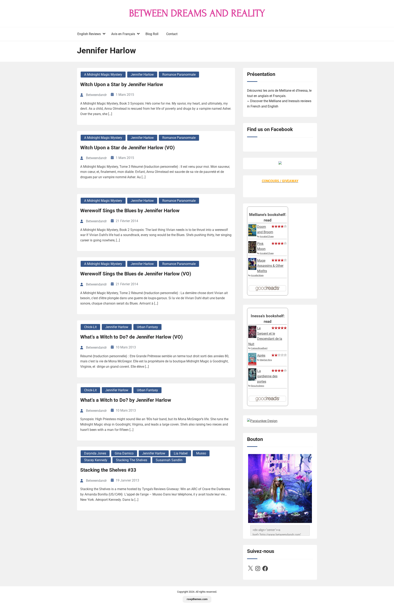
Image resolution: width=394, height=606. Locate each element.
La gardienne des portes (267, 376)
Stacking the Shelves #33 (108, 470)
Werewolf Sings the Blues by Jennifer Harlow (130, 210)
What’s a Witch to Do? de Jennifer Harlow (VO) (131, 337)
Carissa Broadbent (259, 348)
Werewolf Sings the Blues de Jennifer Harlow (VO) (135, 274)
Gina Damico (124, 453)
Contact (172, 34)
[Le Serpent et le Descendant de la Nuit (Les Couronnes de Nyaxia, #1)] (252, 337)
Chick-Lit (90, 327)
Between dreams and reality (197, 13)
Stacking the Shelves (131, 460)
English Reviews (89, 34)
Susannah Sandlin (169, 460)
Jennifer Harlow (142, 74)
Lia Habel (181, 453)
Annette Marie (257, 275)
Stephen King (266, 360)
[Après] (252, 365)
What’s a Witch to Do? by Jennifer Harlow (125, 400)
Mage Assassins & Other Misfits (270, 266)
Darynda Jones (95, 453)
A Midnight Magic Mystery (103, 74)
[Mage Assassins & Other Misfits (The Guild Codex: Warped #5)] (252, 269)
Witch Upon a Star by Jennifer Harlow (121, 84)
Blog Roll (151, 34)
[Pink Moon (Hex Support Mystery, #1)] (252, 252)
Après (261, 355)
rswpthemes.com (197, 599)
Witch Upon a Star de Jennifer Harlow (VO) (127, 148)
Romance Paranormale (179, 74)
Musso (201, 453)
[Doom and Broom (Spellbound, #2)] (252, 235)
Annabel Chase (267, 236)
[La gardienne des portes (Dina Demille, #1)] (252, 379)
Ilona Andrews (257, 386)
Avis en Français (123, 34)
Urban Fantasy (147, 327)
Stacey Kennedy (95, 460)
